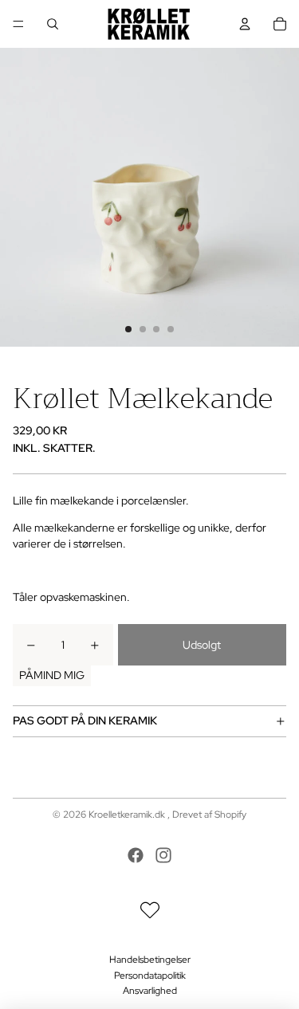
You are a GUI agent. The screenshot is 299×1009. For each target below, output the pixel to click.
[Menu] (18, 24)
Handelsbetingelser (150, 959)
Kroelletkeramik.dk (128, 814)
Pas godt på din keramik (85, 720)
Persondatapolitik (150, 975)
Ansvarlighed (150, 990)
